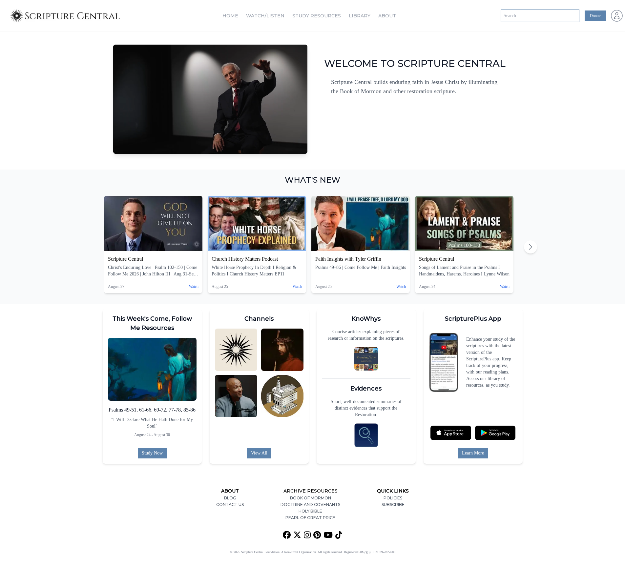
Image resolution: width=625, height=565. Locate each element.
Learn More (473, 453)
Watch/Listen (265, 16)
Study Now (152, 453)
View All (259, 453)
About (387, 16)
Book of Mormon (310, 497)
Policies (393, 497)
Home (230, 16)
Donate (595, 15)
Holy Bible (310, 511)
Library (359, 16)
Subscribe (393, 504)
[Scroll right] (530, 246)
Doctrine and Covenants (310, 504)
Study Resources (316, 16)
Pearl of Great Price (310, 517)
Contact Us (230, 504)
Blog (230, 497)
